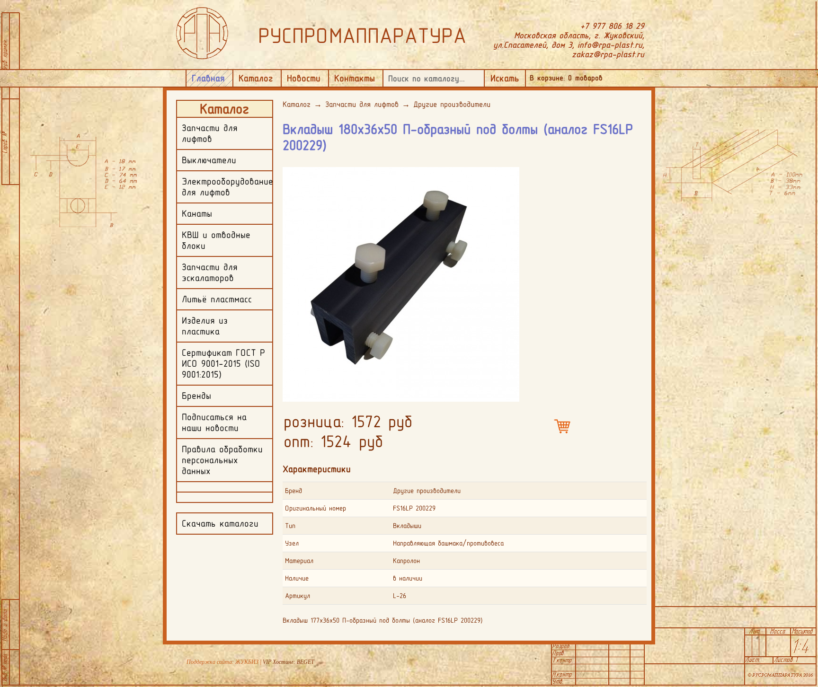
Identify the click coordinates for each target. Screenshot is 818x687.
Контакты (354, 78)
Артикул (297, 595)
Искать (504, 78)
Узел (292, 543)
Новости (303, 78)
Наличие (297, 578)
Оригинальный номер (315, 508)
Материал (299, 560)
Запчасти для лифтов (362, 104)
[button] (510, 173)
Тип (290, 525)
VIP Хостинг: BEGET (288, 662)
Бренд (293, 490)
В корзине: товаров (566, 78)
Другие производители (451, 104)
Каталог (256, 78)
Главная (208, 78)
